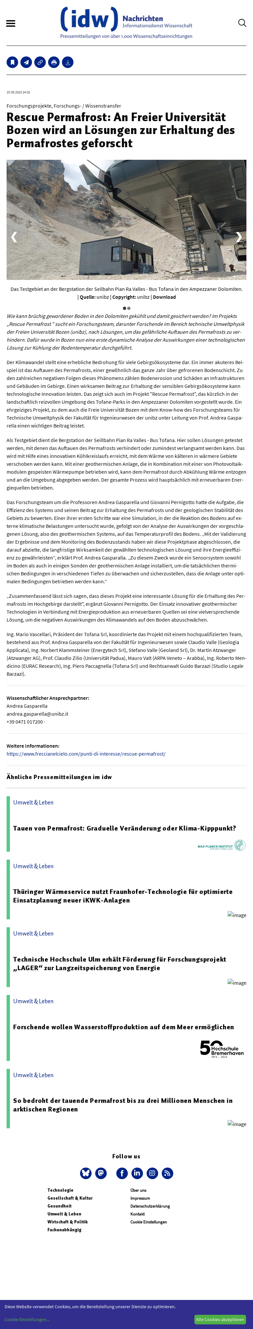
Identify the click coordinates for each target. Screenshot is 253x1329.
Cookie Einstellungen (148, 1222)
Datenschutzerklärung (150, 1206)
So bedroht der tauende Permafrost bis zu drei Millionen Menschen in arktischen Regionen (123, 1105)
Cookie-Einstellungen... (27, 1319)
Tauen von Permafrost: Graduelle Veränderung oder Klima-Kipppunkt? (125, 828)
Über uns (138, 1190)
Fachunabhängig (64, 1230)
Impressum (140, 1198)
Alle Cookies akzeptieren (220, 1319)
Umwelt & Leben (64, 1214)
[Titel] (12, 62)
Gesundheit (59, 1206)
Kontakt (137, 1214)
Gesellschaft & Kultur (70, 1198)
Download (164, 296)
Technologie (60, 1190)
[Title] (40, 62)
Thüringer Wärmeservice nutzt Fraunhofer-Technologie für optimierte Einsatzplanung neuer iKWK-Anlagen (123, 896)
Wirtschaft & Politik (67, 1222)
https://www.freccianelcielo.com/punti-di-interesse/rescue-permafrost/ (86, 753)
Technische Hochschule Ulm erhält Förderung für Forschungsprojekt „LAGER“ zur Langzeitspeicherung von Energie (119, 963)
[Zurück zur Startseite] (126, 23)
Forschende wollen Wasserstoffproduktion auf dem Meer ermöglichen (123, 1027)
